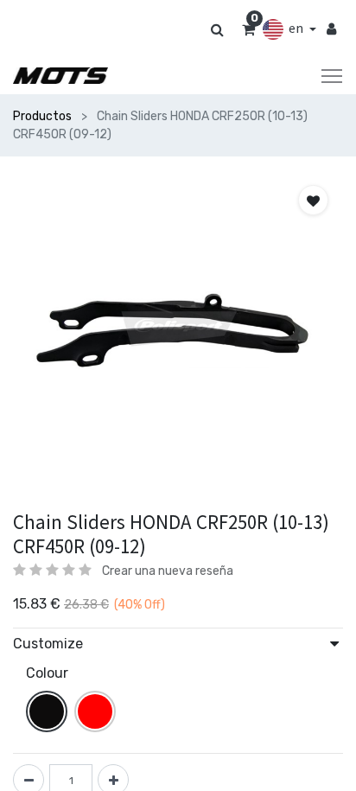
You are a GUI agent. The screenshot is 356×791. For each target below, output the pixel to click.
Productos (42, 116)
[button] (313, 200)
